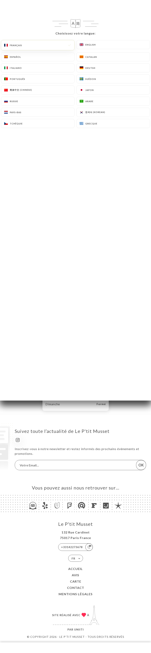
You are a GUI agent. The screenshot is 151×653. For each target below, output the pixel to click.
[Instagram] (18, 440)
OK (141, 465)
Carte (75, 581)
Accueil (75, 569)
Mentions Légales (76, 594)
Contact (75, 587)
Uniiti (79, 629)
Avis (75, 575)
